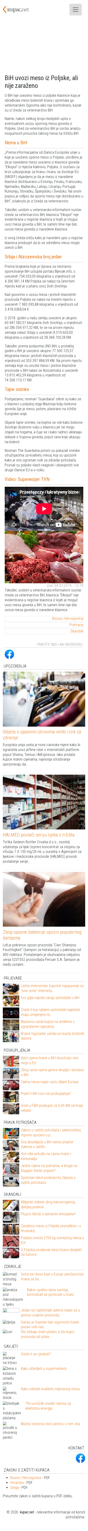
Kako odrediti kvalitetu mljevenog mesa (50, 1389)
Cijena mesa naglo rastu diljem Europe (50, 1082)
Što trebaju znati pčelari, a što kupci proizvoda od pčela (47, 1334)
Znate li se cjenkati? (36, 1354)
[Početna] (19, 9)
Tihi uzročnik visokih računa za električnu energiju (48, 1406)
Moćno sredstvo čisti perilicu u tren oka (50, 1424)
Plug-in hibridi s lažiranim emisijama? (48, 1214)
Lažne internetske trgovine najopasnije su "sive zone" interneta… (52, 988)
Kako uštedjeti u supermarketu (44, 1368)
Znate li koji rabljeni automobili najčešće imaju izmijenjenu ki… (50, 1012)
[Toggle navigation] (75, 9)
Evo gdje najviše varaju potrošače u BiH (50, 998)
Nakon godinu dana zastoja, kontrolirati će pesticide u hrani (50, 1292)
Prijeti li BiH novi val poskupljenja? (46, 1093)
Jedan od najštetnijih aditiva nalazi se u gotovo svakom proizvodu (50, 1312)
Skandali (76, 631)
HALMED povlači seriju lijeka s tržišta (39, 835)
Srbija (14, 1487)
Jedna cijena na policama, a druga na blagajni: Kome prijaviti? (49, 1168)
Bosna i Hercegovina (67, 618)
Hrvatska (17, 1482)
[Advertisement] (44, 47)
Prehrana (76, 625)
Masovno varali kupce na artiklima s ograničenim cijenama (48, 1024)
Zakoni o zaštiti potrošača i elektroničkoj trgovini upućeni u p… (51, 1132)
